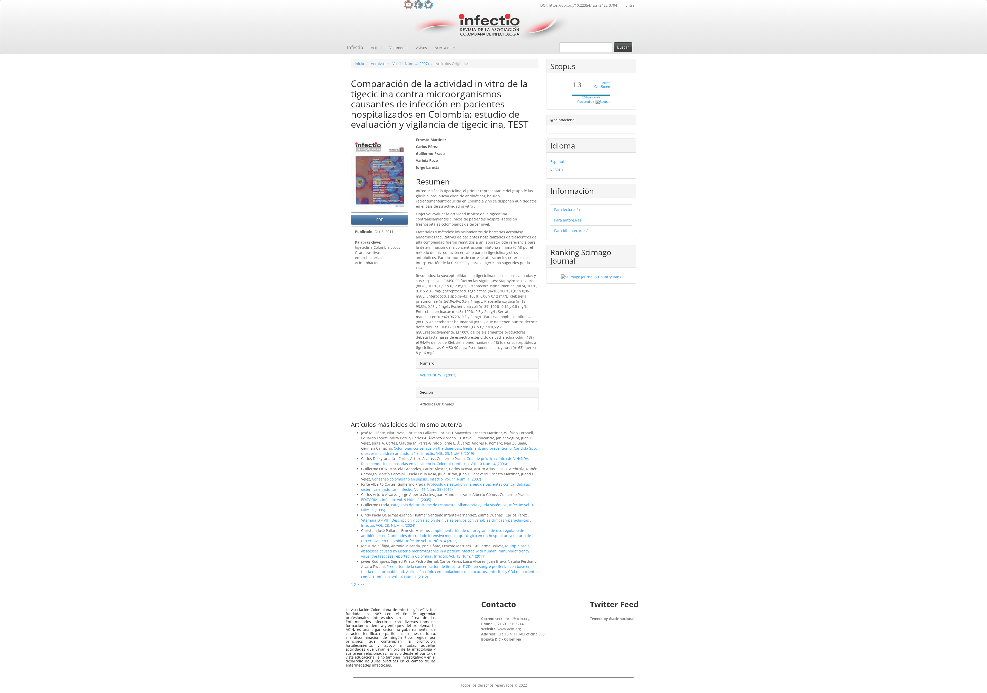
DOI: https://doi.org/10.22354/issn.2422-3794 (578, 5)
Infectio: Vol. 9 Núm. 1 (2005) (406, 499)
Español (557, 161)
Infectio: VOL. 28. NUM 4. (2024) (388, 525)
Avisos (421, 47)
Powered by (586, 102)
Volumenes (398, 47)
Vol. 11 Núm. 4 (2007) (410, 63)
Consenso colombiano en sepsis (400, 479)
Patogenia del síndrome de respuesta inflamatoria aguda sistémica (449, 504)
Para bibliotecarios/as (572, 230)
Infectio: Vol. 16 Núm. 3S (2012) (426, 489)
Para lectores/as (568, 209)
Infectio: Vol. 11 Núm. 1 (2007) (455, 479)
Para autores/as (567, 220)
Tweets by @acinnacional (612, 618)
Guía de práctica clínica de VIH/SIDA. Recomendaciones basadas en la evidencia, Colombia (445, 461)
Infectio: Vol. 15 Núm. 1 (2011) (459, 556)
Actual (376, 47)
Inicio (359, 63)
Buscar (623, 47)
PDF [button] (379, 219)
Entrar (630, 5)
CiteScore (602, 85)
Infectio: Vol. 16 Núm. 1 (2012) (402, 576)
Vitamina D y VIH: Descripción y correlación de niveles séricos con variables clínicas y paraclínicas (445, 520)
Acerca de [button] (444, 47)
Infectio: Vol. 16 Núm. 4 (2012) (431, 540)
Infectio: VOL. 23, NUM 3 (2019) (447, 453)
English (556, 169)
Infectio (355, 47)
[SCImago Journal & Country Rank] (591, 276)
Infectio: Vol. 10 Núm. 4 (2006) (481, 463)
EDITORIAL (370, 499)
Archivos (378, 63)
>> (362, 584)
